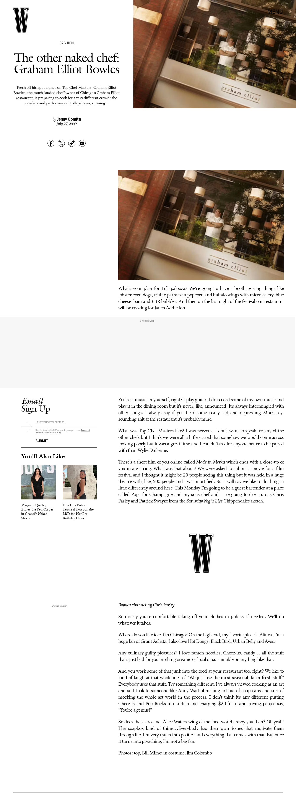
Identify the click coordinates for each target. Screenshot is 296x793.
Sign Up (35, 404)
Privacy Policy (54, 432)
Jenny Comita (69, 118)
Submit (42, 440)
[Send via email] (82, 143)
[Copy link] (71, 143)
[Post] (61, 143)
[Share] (50, 143)
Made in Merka (210, 462)
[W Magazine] (21, 20)
